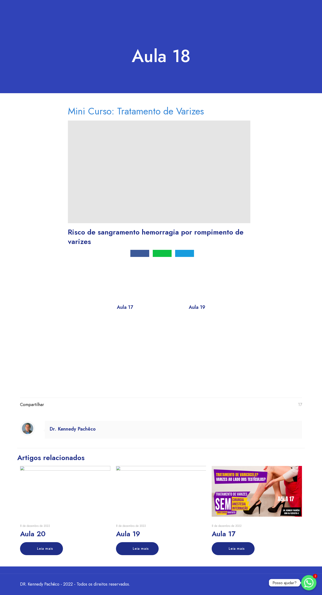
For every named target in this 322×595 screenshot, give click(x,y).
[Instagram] (278, 584)
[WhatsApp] (259, 584)
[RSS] (284, 584)
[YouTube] (272, 584)
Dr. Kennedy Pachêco (73, 429)
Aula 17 (223, 534)
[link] (125, 345)
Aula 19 (128, 534)
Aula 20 (32, 534)
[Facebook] (265, 584)
